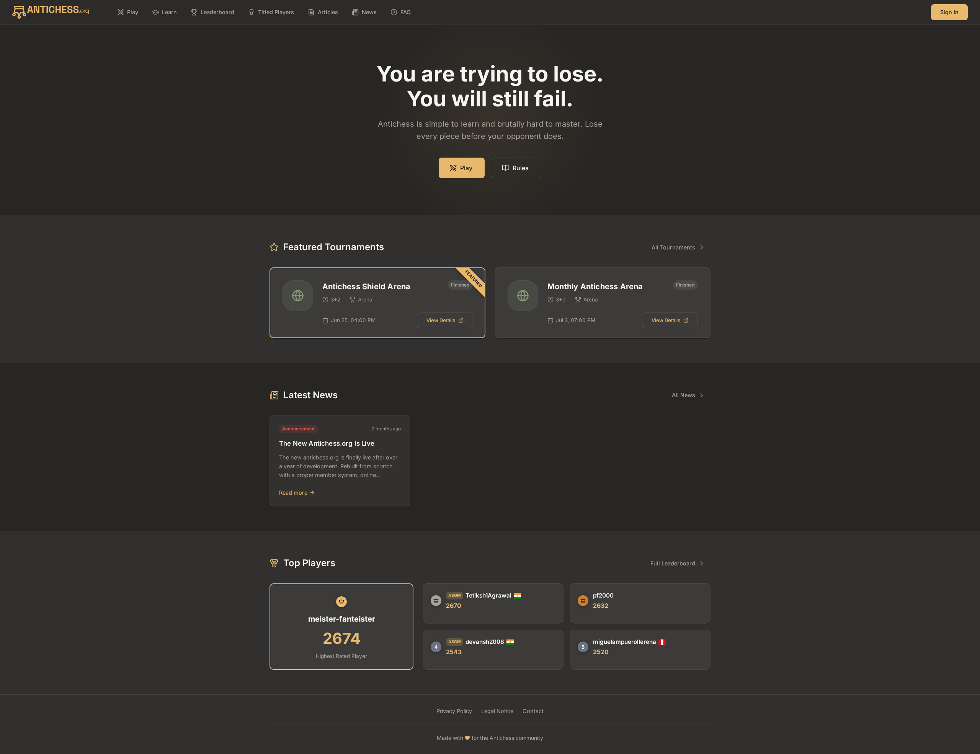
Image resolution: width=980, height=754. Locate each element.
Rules (521, 168)
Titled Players (276, 12)
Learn (169, 12)
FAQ (405, 12)
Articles (328, 12)
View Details (440, 320)
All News (683, 395)
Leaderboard (217, 12)
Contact (533, 711)
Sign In (949, 12)
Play (132, 12)
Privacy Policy (454, 711)
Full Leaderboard (672, 563)
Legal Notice (497, 711)
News (369, 12)
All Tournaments (673, 247)
